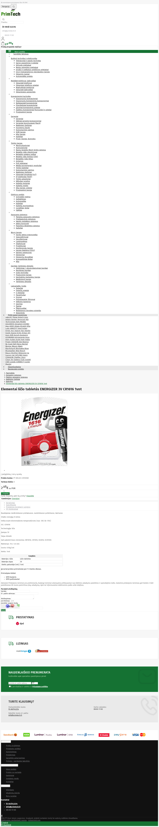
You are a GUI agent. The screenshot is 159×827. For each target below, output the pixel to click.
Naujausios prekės (16, 369)
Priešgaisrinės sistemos (26, 219)
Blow (26, 348)
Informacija (6, 741)
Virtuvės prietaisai (23, 65)
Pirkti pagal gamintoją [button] (17, 315)
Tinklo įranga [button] (16, 143)
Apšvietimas (21, 199)
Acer (26, 317)
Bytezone (23, 353)
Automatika (21, 201)
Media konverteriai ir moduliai (28, 165)
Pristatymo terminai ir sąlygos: (18, 507)
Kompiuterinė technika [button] (21, 96)
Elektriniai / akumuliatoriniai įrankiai (32, 268)
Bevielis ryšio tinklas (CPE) (27, 157)
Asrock (17, 335)
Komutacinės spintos (25, 130)
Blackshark (10, 348)
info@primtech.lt (15, 715)
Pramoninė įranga (23, 275)
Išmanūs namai (22, 74)
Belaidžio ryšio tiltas (24, 159)
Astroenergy (19, 337)
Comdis (12, 362)
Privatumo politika (13, 749)
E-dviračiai (20, 293)
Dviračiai (19, 288)
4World (8, 317)
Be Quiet (9, 344)
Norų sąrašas (11, 796)
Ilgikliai (19, 210)
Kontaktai (9, 782)
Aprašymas (10, 503)
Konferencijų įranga (24, 248)
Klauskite (30, 496)
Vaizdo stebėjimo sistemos (27, 221)
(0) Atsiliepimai (12, 509)
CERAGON (9, 357)
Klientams (5, 786)
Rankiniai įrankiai (23, 270)
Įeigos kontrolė (22, 223)
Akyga (17, 326)
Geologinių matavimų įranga (28, 277)
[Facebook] (2, 816)
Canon (8, 355)
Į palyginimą (6, 474)
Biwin (20, 346)
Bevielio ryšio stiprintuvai (26, 152)
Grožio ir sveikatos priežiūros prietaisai (32, 70)
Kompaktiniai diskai (24, 259)
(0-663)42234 (13, 709)
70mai (15, 317)
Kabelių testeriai (23, 183)
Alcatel (23, 326)
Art (29, 333)
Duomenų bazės (23, 128)
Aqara (14, 333)
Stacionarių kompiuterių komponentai (32, 101)
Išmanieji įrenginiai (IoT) (26, 174)
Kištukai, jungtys (23, 181)
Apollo (27, 331)
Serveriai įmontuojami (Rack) (28, 123)
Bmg (18, 351)
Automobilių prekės (24, 76)
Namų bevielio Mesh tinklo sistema (31, 150)
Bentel (25, 344)
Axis (20, 342)
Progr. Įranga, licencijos (26, 139)
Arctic (19, 333)
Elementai (20, 255)
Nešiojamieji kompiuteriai (26, 103)
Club (22, 360)
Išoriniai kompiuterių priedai (28, 107)
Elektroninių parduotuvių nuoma (14, 820)
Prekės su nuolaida (13, 772)
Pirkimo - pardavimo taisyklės (18, 761)
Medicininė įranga (23, 279)
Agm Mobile (21, 322)
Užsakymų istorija (13, 793)
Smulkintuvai (21, 239)
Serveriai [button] (14, 116)
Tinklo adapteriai (23, 179)
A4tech (21, 317)
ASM (12, 335)
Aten (7, 339)
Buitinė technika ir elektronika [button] (24, 58)
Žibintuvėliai (21, 308)
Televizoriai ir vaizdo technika (28, 61)
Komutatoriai (21, 148)
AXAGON (15, 342)
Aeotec (14, 319)
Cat (13, 355)
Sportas (19, 304)
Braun (8, 353)
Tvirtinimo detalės (23, 281)
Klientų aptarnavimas (9, 765)
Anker (24, 328)
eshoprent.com (34, 820)
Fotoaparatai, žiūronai (25, 299)
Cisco (23, 357)
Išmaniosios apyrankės (26, 92)
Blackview (20, 348)
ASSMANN (9, 337)
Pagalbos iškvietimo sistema (28, 226)
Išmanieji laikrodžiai (24, 90)
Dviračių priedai (22, 290)
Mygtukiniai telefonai (25, 87)
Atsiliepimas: (6, 599)
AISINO (26, 324)
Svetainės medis (12, 779)
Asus (27, 337)
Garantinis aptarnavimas (15, 758)
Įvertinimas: (5, 601)
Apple (8, 333)
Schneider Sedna (23, 197)
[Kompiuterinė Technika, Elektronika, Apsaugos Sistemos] (11, 16)
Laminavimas (21, 241)
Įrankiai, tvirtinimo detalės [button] (22, 266)
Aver (23, 339)
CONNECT (20, 362)
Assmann (24, 335)
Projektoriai (21, 246)
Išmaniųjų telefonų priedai (27, 85)
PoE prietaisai (21, 163)
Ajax (7, 326)
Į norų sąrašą (16, 474)
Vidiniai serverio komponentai (28, 121)
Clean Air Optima (12, 360)
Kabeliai (19, 136)
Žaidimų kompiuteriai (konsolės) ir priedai (33, 110)
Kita (17, 261)
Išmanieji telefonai (24, 83)
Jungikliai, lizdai (22, 208)
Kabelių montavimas (25, 206)
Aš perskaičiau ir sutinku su (29, 687)
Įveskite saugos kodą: (9, 603)
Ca (28, 353)
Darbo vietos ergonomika (27, 235)
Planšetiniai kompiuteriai (26, 105)
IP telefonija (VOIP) (24, 177)
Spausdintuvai (22, 237)
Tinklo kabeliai (22, 168)
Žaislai (18, 306)
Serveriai (19, 119)
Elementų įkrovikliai (24, 257)
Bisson (15, 346)
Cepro (25, 355)
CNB (7, 362)
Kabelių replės (22, 186)
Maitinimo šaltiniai (24, 125)
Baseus (25, 342)
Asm (7, 335)
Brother (15, 353)
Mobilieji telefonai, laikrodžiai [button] (23, 81)
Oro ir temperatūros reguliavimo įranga (33, 72)
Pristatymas (10, 755)
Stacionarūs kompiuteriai (27, 99)
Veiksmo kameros (23, 302)
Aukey (13, 339)
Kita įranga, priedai (24, 188)
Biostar (8, 346)
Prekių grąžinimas (13, 746)
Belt (15, 344)
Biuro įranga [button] (16, 232)
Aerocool (22, 319)
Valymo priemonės (24, 252)
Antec (8, 331)
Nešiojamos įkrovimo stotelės (28, 310)
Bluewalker (10, 351)
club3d (28, 360)
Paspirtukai (21, 295)
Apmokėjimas (11, 752)
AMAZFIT (14, 328)
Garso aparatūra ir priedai (27, 63)
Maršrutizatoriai (23, 145)
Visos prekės (11, 769)
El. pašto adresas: (8, 594)
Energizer (16, 499)
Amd (20, 328)
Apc (23, 331)
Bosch (22, 351)
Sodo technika (22, 273)
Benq (19, 344)
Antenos (19, 161)
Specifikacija (11, 505)
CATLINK (19, 355)
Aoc (13, 331)
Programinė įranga (24, 112)
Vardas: (4, 591)
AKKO (12, 326)
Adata (8, 319)
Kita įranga (20, 134)
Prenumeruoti (35, 682)
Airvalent (19, 324)
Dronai (19, 297)
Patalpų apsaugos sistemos (28, 217)
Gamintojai (10, 775)
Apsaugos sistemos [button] (19, 215)
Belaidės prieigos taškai (26, 154)
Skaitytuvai (20, 244)
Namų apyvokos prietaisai (27, 67)
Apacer (18, 331)
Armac (25, 333)
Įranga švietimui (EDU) (25, 250)
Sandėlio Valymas (21, 54)
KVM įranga (21, 132)
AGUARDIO (10, 324)
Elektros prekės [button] (17, 194)
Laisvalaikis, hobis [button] (18, 286)
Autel (18, 339)
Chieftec (17, 357)
